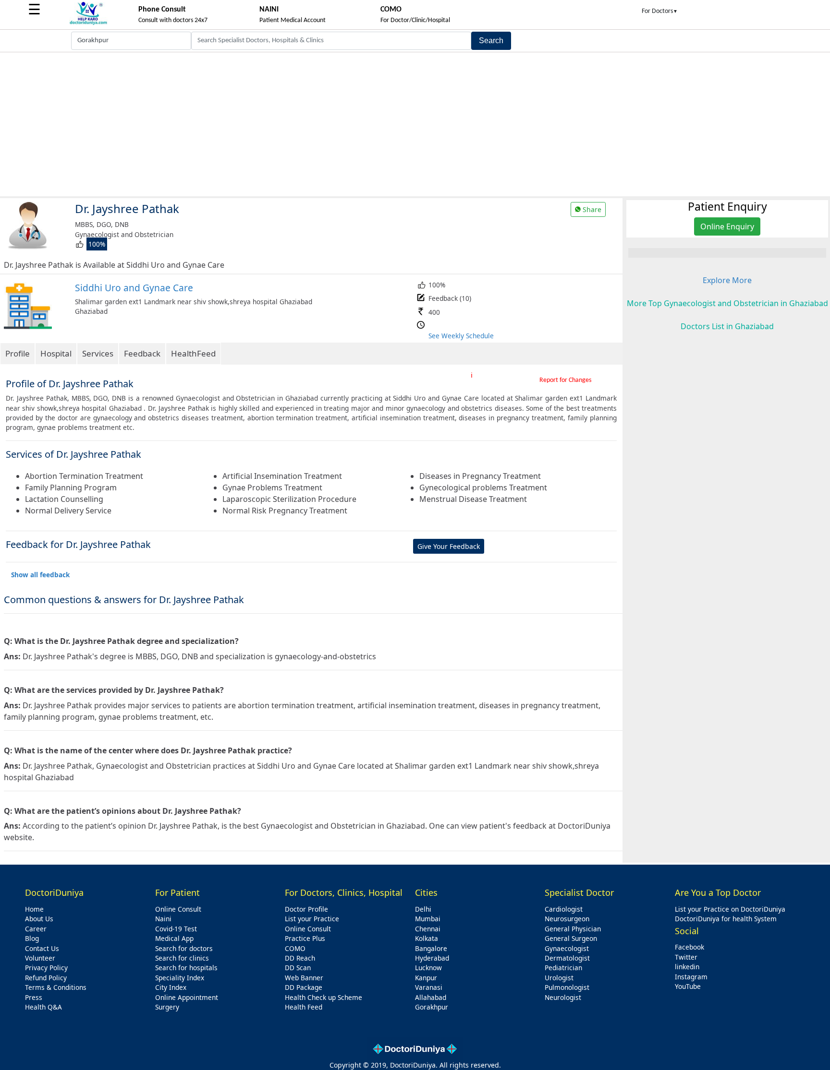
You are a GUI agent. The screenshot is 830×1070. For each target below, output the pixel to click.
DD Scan (298, 967)
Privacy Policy (46, 967)
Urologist (559, 977)
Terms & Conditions (55, 987)
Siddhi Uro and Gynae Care (134, 287)
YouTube (688, 986)
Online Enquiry (727, 226)
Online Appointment (186, 997)
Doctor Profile (306, 909)
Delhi (423, 909)
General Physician (573, 928)
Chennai (427, 928)
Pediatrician (563, 967)
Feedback (142, 353)
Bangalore (431, 948)
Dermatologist (567, 958)
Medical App (174, 938)
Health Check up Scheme (323, 997)
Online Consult (178, 909)
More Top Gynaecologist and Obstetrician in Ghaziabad (727, 303)
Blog (32, 938)
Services (97, 353)
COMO (295, 948)
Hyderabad (432, 958)
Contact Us (42, 948)
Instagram (691, 976)
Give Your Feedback (448, 546)
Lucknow (428, 967)
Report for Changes (565, 380)
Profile (17, 353)
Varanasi (428, 987)
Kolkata (426, 938)
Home (34, 909)
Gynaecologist (567, 948)
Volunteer (40, 958)
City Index (170, 987)
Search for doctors (184, 948)
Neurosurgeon (567, 918)
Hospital (56, 353)
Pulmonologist (567, 987)
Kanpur (426, 977)
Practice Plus (305, 938)
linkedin (687, 966)
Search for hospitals (186, 967)
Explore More (727, 280)
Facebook (689, 946)
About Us (39, 918)
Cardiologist (564, 909)
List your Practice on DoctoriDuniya (730, 909)
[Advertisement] (415, 124)
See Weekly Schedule (461, 335)
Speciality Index (179, 977)
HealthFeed (193, 353)
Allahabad (430, 997)
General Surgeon (571, 938)
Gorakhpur (431, 1006)
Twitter (686, 957)
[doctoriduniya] (88, 23)
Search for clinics (182, 958)
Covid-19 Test (176, 928)
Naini (163, 918)
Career (36, 928)
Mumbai (427, 918)
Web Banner (304, 977)
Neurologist (563, 997)
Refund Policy (46, 977)
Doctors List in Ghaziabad (727, 326)
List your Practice (312, 918)
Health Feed (303, 1006)
